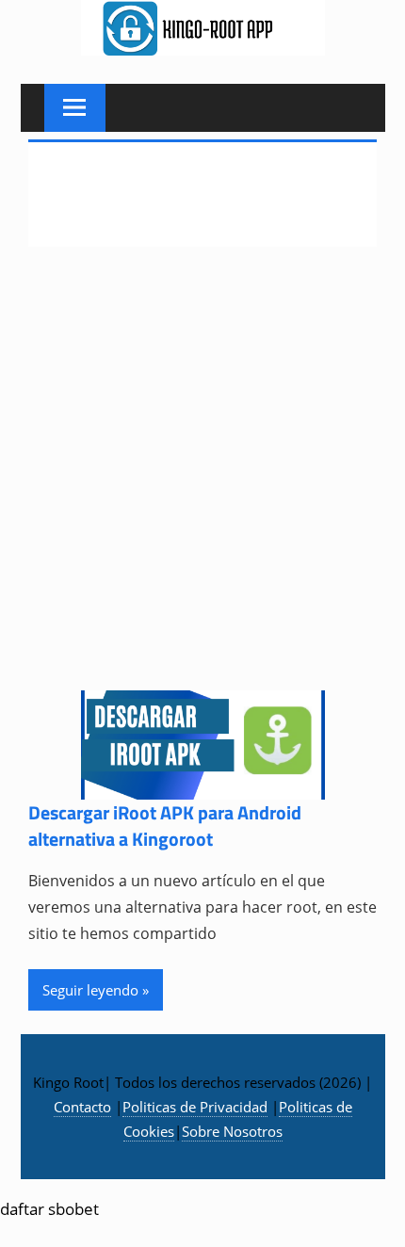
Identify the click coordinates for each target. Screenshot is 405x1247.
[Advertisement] (202, 480)
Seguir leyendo (90, 989)
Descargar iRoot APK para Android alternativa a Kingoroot (164, 825)
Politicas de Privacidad (194, 1106)
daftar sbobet (49, 1209)
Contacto (82, 1106)
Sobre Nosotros (232, 1131)
